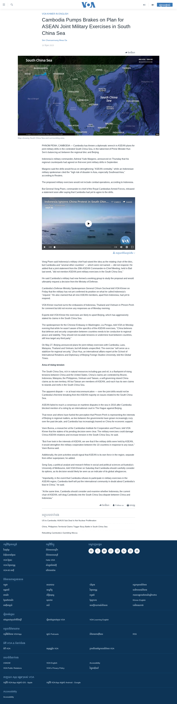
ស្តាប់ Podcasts (52, 634)
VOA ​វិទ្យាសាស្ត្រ (9, 565)
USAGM (6, 663)
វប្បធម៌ (92, 595)
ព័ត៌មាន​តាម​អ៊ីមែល (96, 634)
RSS (135, 634)
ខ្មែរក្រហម (93, 600)
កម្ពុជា (5, 585)
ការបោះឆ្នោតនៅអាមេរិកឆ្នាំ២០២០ (145, 595)
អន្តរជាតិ (6, 590)
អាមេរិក (6, 595)
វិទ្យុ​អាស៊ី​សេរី (94, 668)
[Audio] (144, 5)
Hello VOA (50, 560)
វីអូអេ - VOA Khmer (57, 205)
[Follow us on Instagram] (110, 551)
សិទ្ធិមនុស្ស (50, 595)
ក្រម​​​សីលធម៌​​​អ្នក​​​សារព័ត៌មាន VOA (102, 648)
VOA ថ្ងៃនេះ (7, 560)
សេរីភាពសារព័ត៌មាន (140, 590)
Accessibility (95, 663)
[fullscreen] (132, 247)
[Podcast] (130, 551)
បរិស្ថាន (92, 585)
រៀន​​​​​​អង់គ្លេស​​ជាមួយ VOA (55, 620)
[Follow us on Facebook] (91, 551)
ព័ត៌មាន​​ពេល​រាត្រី (52, 555)
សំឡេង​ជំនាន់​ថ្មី (51, 565)
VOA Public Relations (12, 668)
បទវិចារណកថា (138, 605)
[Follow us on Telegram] (117, 551)
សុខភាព (49, 600)
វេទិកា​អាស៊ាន (50, 570)
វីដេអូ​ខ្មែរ (6, 550)
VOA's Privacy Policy (55, 668)
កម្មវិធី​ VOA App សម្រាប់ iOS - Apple (17, 682)
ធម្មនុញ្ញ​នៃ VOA (52, 648)
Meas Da (63, 40)
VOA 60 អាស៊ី (8, 570)
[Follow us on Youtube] (104, 551)
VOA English (51, 663)
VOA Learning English (99, 620)
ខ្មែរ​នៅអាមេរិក (8, 600)
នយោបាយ (50, 585)
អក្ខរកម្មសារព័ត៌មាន (140, 585)
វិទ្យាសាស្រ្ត (93, 590)
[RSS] (124, 551)
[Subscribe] (137, 551)
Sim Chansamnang (50, 40)
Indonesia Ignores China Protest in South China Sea (79, 201)
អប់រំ (48, 605)
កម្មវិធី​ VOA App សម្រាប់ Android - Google (63, 682)
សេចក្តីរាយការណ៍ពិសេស (99, 605)
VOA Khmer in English (55, 14)
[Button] (130, 52)
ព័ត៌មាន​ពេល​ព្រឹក (52, 550)
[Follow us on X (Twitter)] (97, 551)
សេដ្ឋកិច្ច (49, 590)
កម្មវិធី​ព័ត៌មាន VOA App (12, 634)
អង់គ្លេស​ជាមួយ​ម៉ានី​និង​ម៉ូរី (12, 620)
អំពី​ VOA (6, 648)
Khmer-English (139, 600)
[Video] (153, 5)
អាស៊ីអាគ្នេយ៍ (7, 605)
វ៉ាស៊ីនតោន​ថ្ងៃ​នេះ (9, 555)
